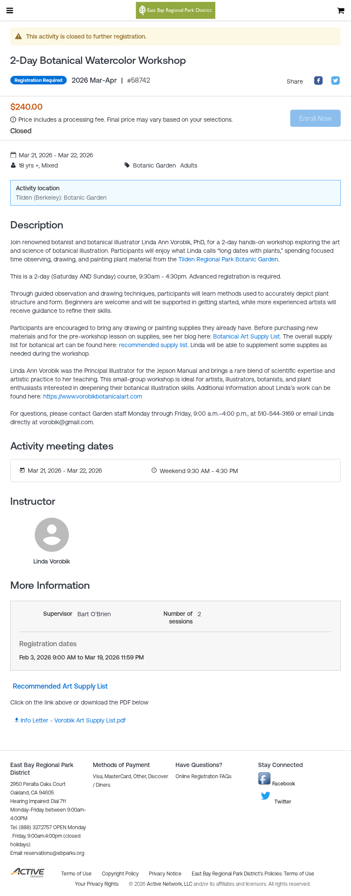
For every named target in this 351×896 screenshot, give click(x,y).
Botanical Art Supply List (246, 336)
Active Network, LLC (170, 884)
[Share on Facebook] (318, 83)
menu (10, 10)
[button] (47, 853)
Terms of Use (299, 874)
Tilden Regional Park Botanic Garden (228, 259)
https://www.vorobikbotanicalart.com (92, 396)
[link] (52, 535)
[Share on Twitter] (335, 83)
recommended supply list (153, 345)
